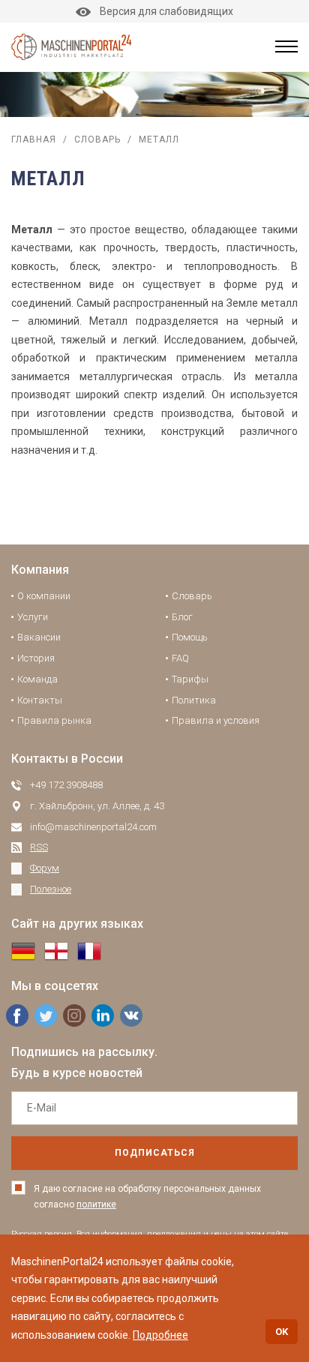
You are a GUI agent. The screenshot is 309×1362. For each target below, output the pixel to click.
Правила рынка (54, 720)
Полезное (50, 889)
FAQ (180, 658)
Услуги (32, 616)
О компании (43, 596)
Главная (33, 139)
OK (281, 1331)
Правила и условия (216, 720)
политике (96, 1204)
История (36, 658)
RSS (39, 847)
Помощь (190, 637)
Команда (37, 679)
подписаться (155, 1153)
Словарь (97, 139)
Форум (44, 868)
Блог (182, 616)
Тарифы (190, 679)
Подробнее (160, 1335)
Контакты (39, 700)
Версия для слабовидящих (166, 11)
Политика (194, 700)
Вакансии (39, 637)
